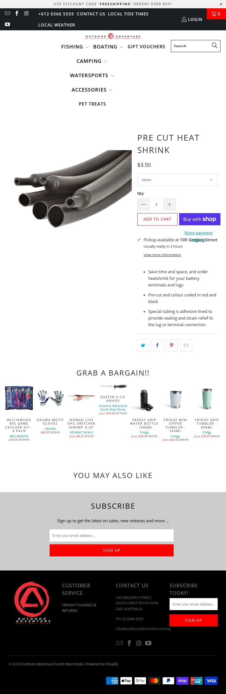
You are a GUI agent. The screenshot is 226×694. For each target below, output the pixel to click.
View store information (162, 254)
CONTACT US (91, 14)
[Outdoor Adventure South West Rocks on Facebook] (17, 14)
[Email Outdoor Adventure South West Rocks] (7, 14)
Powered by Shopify (101, 663)
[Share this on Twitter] (143, 345)
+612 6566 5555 (56, 14)
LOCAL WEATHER (56, 25)
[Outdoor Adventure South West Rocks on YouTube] (7, 25)
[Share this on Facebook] (157, 345)
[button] (75, 47)
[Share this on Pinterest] (172, 345)
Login (195, 19)
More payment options (198, 236)
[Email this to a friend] (186, 345)
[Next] (218, 418)
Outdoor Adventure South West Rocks (52, 663)
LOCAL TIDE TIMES (128, 14)
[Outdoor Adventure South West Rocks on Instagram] (26, 14)
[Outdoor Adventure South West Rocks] (113, 36)
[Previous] (8, 418)
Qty (140, 193)
